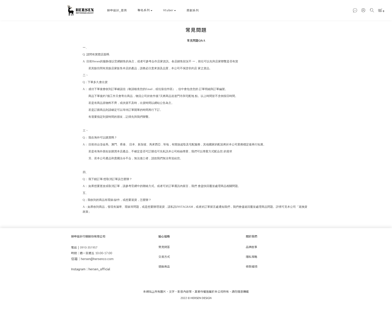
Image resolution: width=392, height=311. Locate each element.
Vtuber (168, 10)
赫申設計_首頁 (117, 10)
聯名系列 (144, 10)
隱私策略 (251, 256)
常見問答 (164, 247)
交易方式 (164, 256)
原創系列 (193, 10)
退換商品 (164, 266)
